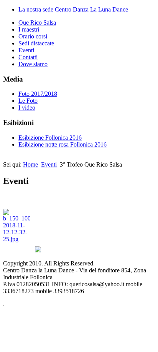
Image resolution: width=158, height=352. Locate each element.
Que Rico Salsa (37, 22)
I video (26, 107)
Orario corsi (32, 36)
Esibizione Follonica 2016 (50, 137)
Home (30, 164)
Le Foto (28, 100)
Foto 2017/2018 (37, 93)
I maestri (28, 29)
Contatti (28, 57)
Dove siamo (33, 64)
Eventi (26, 50)
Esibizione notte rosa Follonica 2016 (62, 144)
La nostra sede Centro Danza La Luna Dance (73, 9)
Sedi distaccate (36, 43)
